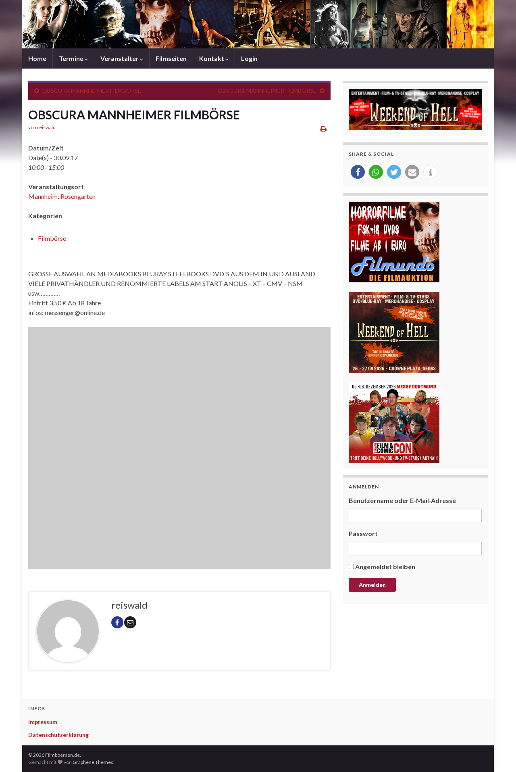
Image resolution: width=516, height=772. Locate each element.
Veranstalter (120, 58)
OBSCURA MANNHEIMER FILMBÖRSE (91, 90)
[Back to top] (498, 754)
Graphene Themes (93, 762)
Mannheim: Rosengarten (62, 196)
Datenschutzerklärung (58, 734)
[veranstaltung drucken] (323, 128)
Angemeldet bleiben (385, 566)
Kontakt (212, 58)
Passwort (363, 533)
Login (249, 58)
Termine (72, 58)
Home (37, 58)
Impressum (42, 721)
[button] (358, 172)
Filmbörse (52, 238)
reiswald (46, 127)
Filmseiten (171, 58)
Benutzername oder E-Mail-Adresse (402, 500)
